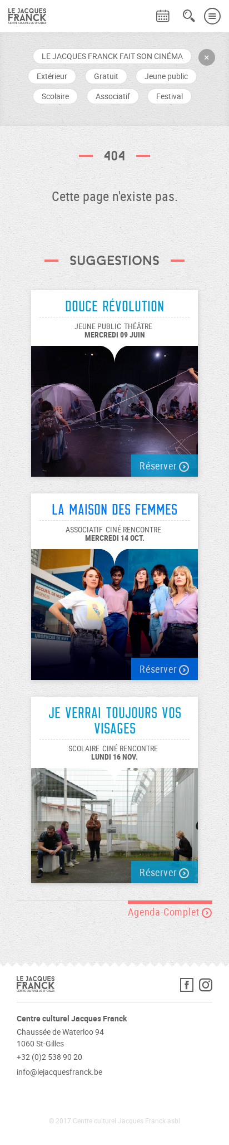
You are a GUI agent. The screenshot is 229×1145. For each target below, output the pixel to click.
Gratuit (106, 76)
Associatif (113, 96)
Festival (169, 96)
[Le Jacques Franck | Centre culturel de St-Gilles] (23, 16)
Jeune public (166, 76)
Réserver (159, 465)
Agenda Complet (165, 911)
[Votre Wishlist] (143, 9)
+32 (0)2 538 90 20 (49, 1056)
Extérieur (52, 76)
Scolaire (55, 96)
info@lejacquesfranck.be (59, 1071)
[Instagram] (205, 987)
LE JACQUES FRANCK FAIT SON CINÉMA (112, 56)
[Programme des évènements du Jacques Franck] (163, 16)
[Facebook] (189, 987)
